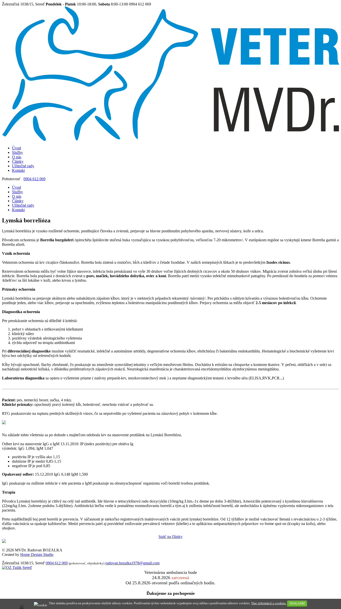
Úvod (16, 148)
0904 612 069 (34, 179)
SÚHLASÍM (297, 603)
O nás (16, 157)
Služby (17, 152)
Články (17, 161)
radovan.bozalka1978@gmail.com (132, 563)
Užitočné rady (23, 166)
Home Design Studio (36, 554)
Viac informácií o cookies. (268, 603)
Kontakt (18, 170)
